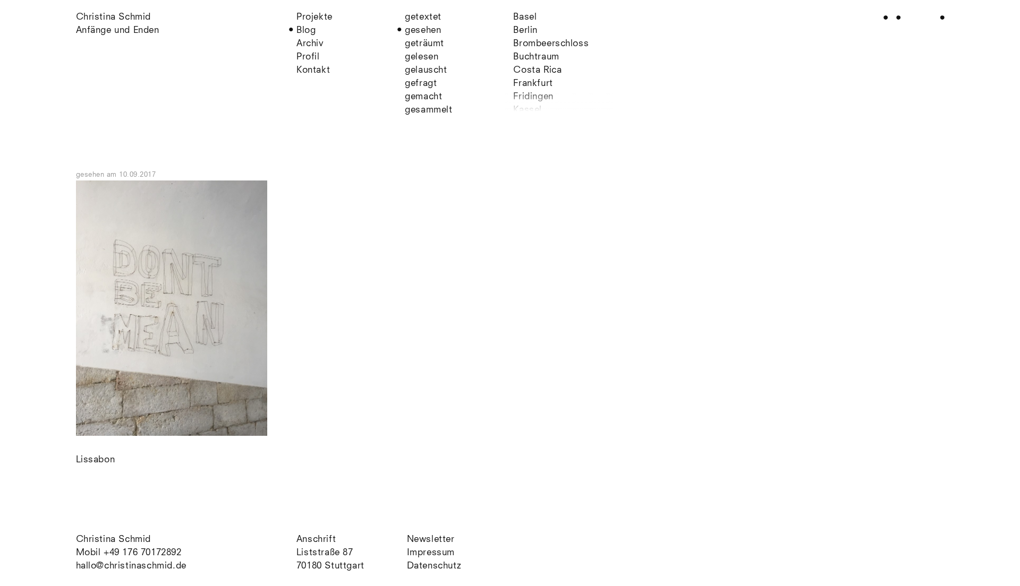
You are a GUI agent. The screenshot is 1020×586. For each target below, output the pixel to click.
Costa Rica (537, 70)
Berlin (525, 30)
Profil (308, 57)
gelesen (421, 57)
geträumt (424, 43)
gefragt (421, 83)
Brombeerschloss (551, 43)
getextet (423, 17)
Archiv (310, 43)
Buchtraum (536, 57)
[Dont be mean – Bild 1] (172, 433)
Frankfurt (532, 83)
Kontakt (313, 70)
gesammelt (428, 110)
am (131, 174)
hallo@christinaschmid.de (131, 566)
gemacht (423, 96)
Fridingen (533, 96)
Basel (525, 17)
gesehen (423, 30)
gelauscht (426, 70)
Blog (306, 30)
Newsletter (431, 539)
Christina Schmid (113, 539)
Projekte (314, 17)
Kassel (527, 110)
